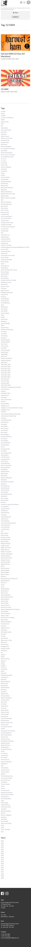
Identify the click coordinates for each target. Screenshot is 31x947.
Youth (2, 825)
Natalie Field (4, 601)
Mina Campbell (5, 570)
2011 (2, 872)
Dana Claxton (5, 262)
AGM (2, 124)
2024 (2, 845)
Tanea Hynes (4, 768)
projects (3, 665)
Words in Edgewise (6, 815)
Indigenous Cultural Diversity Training (12, 408)
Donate (15, 17)
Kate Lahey (4, 476)
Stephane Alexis (5, 743)
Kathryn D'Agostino (6, 478)
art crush (3, 161)
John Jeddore (4, 455)
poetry (3, 657)
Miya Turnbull (5, 574)
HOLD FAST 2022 (5, 377)
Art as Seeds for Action (7, 157)
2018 (2, 857)
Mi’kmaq (3, 576)
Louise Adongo (5, 521)
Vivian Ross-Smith (6, 807)
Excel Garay (4, 319)
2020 (2, 853)
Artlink (3, 175)
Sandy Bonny (4, 706)
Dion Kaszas (4, 276)
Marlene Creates (5, 537)
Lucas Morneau (5, 529)
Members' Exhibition (6, 554)
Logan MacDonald (6, 517)
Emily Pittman (5, 301)
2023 (2, 847)
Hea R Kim (4, 356)
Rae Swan (3, 679)
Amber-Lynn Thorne (6, 138)
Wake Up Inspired (6, 811)
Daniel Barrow (5, 266)
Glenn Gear (4, 344)
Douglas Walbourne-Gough (8, 280)
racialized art (4, 677)
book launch (4, 206)
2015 (2, 863)
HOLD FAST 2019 (5, 373)
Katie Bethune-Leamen (7, 482)
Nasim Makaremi (5, 595)
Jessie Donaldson (5, 443)
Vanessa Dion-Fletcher (7, 794)
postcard (3, 661)
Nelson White (4, 603)
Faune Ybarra (5, 327)
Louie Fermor (4, 519)
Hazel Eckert (4, 352)
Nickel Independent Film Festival (10, 609)
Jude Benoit (4, 469)
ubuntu (3, 788)
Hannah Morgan (5, 350)
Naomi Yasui (4, 593)
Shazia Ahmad (5, 720)
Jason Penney (5, 428)
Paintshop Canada (6, 632)
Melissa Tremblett (6, 552)
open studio (4, 619)
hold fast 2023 (5, 379)
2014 (2, 866)
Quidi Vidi (3, 673)
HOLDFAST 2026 (5, 393)
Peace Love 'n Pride (6, 640)
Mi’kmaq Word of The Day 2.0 (9, 578)
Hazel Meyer (4, 354)
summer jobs (4, 755)
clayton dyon (4, 243)
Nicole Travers (5, 615)
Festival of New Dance (7, 329)
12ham (3, 113)
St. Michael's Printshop (7, 741)
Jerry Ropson (4, 441)
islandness (4, 424)
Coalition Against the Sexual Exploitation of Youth (15, 247)
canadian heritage (6, 224)
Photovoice (4, 650)
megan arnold (5, 545)
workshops (4, 819)
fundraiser (4, 334)
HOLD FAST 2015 (5, 364)
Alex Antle (4, 132)
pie (2, 652)
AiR (2, 126)
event (2, 315)
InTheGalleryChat (6, 420)
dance (2, 264)
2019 (2, 855)
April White (4, 150)
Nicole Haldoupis (5, 613)
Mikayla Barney (5, 564)
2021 (2, 851)
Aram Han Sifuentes (6, 152)
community (4, 253)
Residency (4, 689)
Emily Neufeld (5, 299)
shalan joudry (5, 710)
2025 (2, 843)
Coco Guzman (5, 249)
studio (2, 751)
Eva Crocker (4, 309)
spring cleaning (5, 739)
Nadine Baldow (5, 589)
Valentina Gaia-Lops (6, 792)
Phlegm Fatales (5, 648)
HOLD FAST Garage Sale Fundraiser (11, 387)
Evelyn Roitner (5, 313)
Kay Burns (4, 484)
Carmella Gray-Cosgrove (8, 227)
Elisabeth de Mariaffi (7, 292)
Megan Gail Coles (6, 548)
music (2, 587)
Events (3, 317)
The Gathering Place (7, 776)
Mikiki (2, 566)
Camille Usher (5, 220)
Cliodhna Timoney (6, 245)
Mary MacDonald (5, 539)
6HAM (2, 120)
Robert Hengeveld (6, 698)
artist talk (4, 169)
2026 (2, 841)
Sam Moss (3, 704)
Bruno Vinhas (4, 210)
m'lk (2, 531)
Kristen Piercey (5, 490)
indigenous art (5, 406)
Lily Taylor (4, 515)
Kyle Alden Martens (6, 494)
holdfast (3, 391)
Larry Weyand (5, 506)
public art (3, 667)
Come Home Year (6, 251)
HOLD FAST (4, 362)
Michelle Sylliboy (5, 562)
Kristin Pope (4, 492)
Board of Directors (6, 202)
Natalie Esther (5, 599)
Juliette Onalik (5, 471)
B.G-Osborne (4, 183)
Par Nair (3, 636)
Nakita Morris (5, 591)
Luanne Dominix (5, 525)
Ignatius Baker (5, 403)
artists (3, 173)
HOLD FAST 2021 (5, 375)
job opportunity (5, 449)
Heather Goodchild (6, 358)
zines (2, 831)
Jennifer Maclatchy (6, 436)
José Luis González (6, 465)
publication (4, 669)
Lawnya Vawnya (5, 508)
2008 (2, 878)
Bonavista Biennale (6, 204)
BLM (2, 200)
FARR (2, 325)
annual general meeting (8, 148)
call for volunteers (6, 218)
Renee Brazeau (5, 687)
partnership (4, 638)
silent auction (5, 724)
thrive (2, 786)
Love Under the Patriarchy (8, 523)
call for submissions (6, 216)
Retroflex (3, 692)
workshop (3, 817)
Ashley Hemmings (6, 181)
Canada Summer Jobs (7, 222)
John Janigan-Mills (6, 453)
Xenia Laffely (4, 821)
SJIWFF (3, 729)
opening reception (6, 622)
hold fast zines (5, 389)
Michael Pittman (5, 560)
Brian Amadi (4, 208)
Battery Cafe (4, 185)
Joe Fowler (4, 451)
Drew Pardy (4, 284)
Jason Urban (4, 430)
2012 (2, 870)
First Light (4, 331)
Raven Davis (4, 683)
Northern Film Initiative (7, 617)
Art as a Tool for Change (8, 155)
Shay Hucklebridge (6, 718)
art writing (4, 163)
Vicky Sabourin (5, 796)
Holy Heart (4, 397)
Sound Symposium (6, 733)
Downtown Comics (6, 282)
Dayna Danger (5, 272)
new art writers (5, 605)
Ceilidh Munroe (5, 235)
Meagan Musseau (6, 543)
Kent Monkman (5, 486)
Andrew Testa (5, 142)
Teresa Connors (5, 770)
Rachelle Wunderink (6, 675)
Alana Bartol (4, 128)
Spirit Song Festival (6, 735)
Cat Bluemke (4, 231)
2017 (2, 859)
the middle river (5, 780)
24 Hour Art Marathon (7, 117)
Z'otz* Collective (5, 829)
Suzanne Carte (5, 759)
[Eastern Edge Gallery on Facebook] (21, 2)
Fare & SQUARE (5, 323)
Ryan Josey (4, 702)
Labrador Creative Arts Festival (9, 504)
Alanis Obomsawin (6, 130)
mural (2, 585)
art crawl (3, 159)
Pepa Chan (4, 642)
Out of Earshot (5, 624)
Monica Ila (4, 582)
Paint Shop (4, 630)
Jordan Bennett (5, 463)
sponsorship (4, 737)
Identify (3, 401)
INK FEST (3, 412)
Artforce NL (4, 165)
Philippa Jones (5, 646)
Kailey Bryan (4, 473)
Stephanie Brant (5, 745)
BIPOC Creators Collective (8, 198)
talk (2, 766)
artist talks (4, 171)
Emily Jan (3, 297)
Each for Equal (5, 286)
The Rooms (4, 782)
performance (4, 644)
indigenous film (5, 410)
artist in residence (6, 167)
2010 (2, 874)
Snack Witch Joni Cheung (8, 731)
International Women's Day (8, 416)
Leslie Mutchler (5, 512)
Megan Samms (5, 550)
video (2, 801)
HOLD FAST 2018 (5, 371)
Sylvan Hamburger (6, 762)
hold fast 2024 (5, 381)
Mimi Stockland (5, 568)
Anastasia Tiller (5, 140)
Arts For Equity (5, 177)
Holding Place (5, 395)
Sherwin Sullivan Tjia (7, 722)
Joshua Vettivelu (5, 467)
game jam (3, 338)
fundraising (4, 336)
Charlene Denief (5, 239)
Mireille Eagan (5, 572)
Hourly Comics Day (6, 399)
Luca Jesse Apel (5, 527)
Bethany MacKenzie (6, 192)
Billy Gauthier (5, 196)
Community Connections (8, 255)
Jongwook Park (5, 459)
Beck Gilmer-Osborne (7, 187)
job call (3, 447)
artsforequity (4, 179)
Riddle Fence (4, 694)
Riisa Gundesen (5, 696)
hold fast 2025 (5, 383)
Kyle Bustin (4, 496)
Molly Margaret (5, 580)
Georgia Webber (5, 342)
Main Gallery (4, 533)
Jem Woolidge (5, 434)
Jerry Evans (4, 438)
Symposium (4, 764)
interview (3, 418)
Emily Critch (4, 294)
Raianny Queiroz (5, 681)
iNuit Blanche (5, 422)
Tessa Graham (5, 772)
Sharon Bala (4, 716)
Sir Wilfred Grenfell (6, 726)
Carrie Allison (4, 229)
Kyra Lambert (5, 500)
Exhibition (4, 321)
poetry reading (5, 659)
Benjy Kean (4, 190)
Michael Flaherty (5, 556)
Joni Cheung (4, 461)
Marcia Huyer (4, 535)
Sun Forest (4, 757)
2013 (2, 868)
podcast (3, 655)
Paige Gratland (5, 628)
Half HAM (3, 348)
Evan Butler (4, 311)
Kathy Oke (4, 480)
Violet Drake (4, 803)
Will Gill (3, 813)
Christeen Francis (6, 241)
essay (2, 305)
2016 (2, 861)
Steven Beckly (5, 747)
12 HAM (4, 89)
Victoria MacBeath (6, 798)
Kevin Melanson (5, 488)
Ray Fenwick (4, 685)
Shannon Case (5, 712)
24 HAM (3, 115)
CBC (2, 233)
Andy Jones (4, 144)
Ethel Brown (4, 307)
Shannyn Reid (5, 714)
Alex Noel (3, 134)
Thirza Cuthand (5, 784)
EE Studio (3, 288)
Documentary (5, 278)
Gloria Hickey (4, 346)
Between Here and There (8, 194)
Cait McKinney (5, 214)
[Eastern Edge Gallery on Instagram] (24, 2)
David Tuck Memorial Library (9, 270)
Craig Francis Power (6, 259)
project (3, 663)
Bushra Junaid (5, 212)
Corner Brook (4, 257)
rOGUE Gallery (5, 700)
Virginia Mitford (5, 805)
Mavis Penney (5, 541)
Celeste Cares (5, 237)
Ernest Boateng (5, 303)
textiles (3, 774)
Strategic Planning (6, 749)
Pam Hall (3, 634)
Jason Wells (4, 432)
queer (2, 671)
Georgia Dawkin (5, 340)
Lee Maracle (4, 510)
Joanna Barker (5, 445)
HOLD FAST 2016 (5, 366)
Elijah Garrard (5, 290)
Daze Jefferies (5, 274)
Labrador (3, 502)
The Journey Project (6, 778)
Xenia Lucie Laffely (6, 823)
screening (3, 708)
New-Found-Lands (6, 607)
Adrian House (5, 122)
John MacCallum (5, 457)
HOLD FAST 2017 (5, 369)
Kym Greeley (4, 498)
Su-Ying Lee (4, 753)
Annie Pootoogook (6, 146)
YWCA (2, 827)
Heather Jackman (6, 360)
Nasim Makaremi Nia (7, 597)
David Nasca (4, 268)
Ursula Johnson (5, 790)
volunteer (3, 809)
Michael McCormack (6, 558)
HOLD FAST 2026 (5, 385)
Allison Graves (5, 136)
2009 (2, 876)
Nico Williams (4, 611)
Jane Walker (4, 426)
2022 (2, 849)
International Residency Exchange (10, 414)
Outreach (3, 626)
